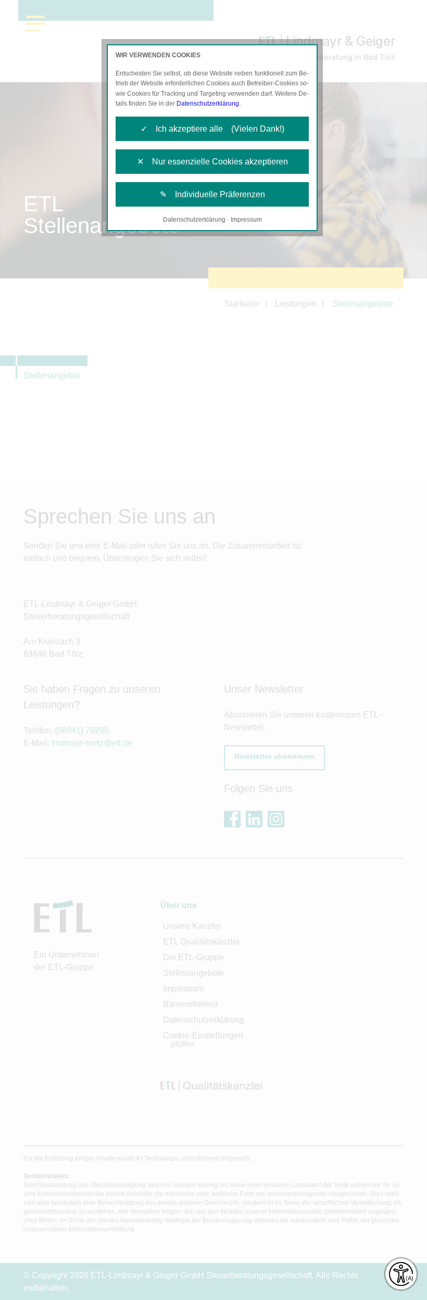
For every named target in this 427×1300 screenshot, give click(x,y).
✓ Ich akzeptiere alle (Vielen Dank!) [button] (212, 128)
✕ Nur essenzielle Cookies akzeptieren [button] (212, 161)
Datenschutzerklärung (208, 103)
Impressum (246, 219)
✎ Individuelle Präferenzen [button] (212, 194)
